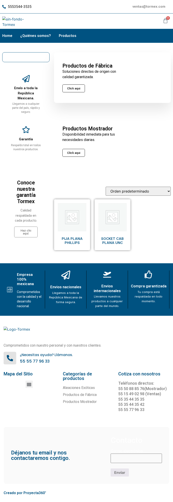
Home (7, 36)
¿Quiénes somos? (35, 36)
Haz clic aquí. (26, 232)
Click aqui (73, 152)
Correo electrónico (127, 451)
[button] (29, 384)
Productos (67, 36)
